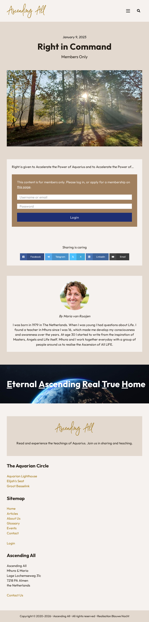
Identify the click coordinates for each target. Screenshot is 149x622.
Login (11, 543)
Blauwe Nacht (120, 616)
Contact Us (15, 595)
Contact (13, 533)
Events (11, 528)
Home (11, 508)
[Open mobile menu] (128, 10)
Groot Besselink (18, 486)
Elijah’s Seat (15, 481)
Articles (12, 513)
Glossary (13, 523)
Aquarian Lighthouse (22, 476)
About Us (13, 518)
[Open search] (138, 10)
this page (23, 187)
